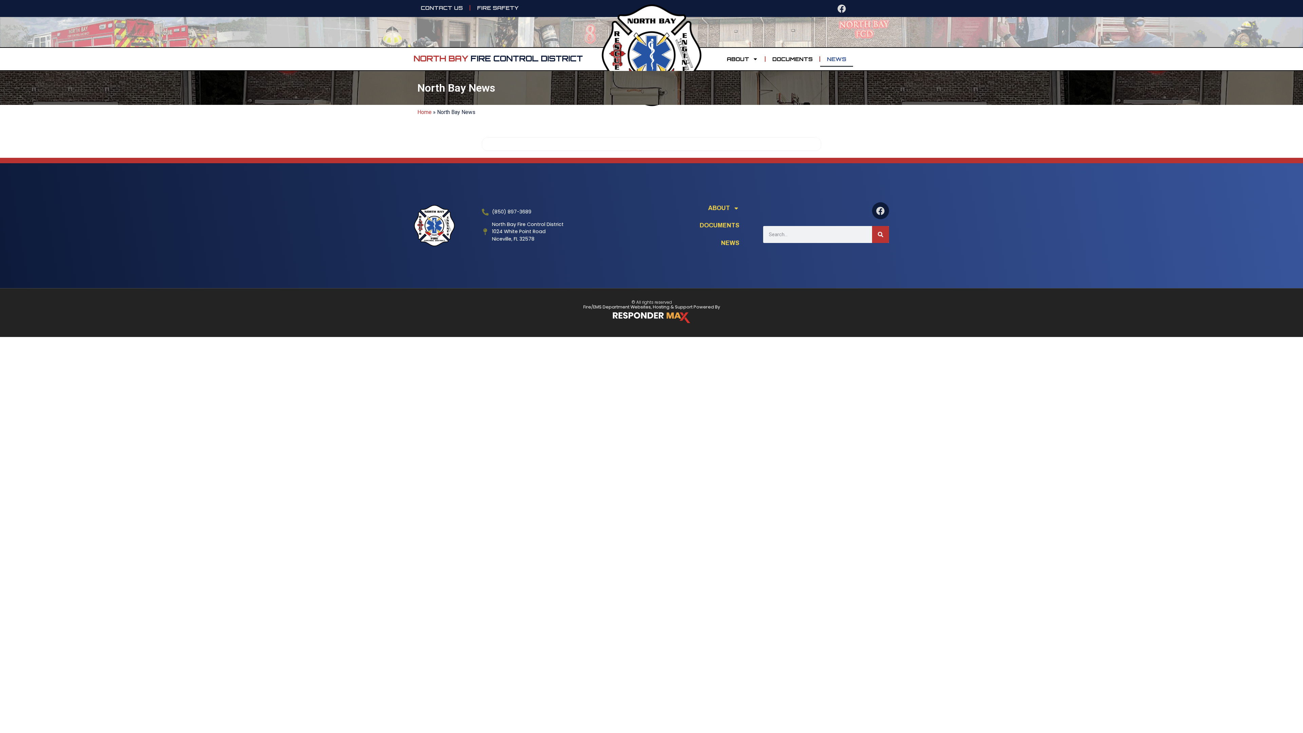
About (738, 59)
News (836, 59)
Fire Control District (498, 58)
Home (424, 112)
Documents (792, 59)
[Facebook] (841, 8)
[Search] (880, 234)
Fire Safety (497, 7)
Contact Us (442, 7)
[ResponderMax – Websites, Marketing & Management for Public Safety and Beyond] (651, 317)
